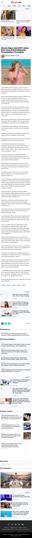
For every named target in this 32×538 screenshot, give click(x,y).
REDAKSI (6, 527)
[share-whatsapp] (9, 323)
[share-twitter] (6, 323)
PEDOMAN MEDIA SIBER (8, 529)
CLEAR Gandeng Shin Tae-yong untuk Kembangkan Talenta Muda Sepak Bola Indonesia (10, 426)
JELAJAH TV (26, 529)
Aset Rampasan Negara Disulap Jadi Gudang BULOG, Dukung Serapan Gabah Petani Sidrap (14, 358)
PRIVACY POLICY (23, 527)
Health (14, 285)
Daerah (14, 5)
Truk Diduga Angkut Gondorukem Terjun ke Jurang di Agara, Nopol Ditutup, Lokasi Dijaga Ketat (15, 345)
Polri (19, 5)
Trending (3, 5)
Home (2, 45)
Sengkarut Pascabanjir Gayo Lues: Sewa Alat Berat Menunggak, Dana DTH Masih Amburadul (15, 364)
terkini (23, 285)
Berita (9, 5)
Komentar (27, 323)
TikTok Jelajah (18, 529)
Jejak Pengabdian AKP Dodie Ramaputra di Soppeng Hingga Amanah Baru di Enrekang (16, 370)
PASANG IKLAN (13, 527)
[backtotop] (16, 532)
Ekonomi (4, 414)
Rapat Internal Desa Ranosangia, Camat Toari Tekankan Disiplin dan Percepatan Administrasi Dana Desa (14, 352)
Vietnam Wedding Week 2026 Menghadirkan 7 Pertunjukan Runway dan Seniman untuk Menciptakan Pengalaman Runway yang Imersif (11, 417)
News (18, 285)
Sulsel (23, 5)
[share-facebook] (2, 323)
